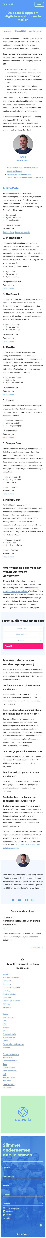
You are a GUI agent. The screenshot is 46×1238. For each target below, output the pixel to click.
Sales (5, 1064)
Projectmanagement (11, 1054)
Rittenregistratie (9, 1034)
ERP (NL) (6, 1004)
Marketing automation (11, 1001)
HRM (4, 1024)
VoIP (4, 1074)
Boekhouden (8, 981)
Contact (6, 1204)
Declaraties (7, 997)
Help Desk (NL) (8, 1017)
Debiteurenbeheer (10, 994)
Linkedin (9, 1218)
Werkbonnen (8, 1087)
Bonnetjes (7, 984)
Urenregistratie (9, 1067)
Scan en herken (9, 1037)
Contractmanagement (11, 988)
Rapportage (7, 1057)
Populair (6, 1168)
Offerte (5, 1041)
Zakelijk (6, 1186)
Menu (39, 4)
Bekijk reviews (8, 232)
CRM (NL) (6, 991)
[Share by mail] (33, 900)
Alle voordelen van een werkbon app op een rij (25, 178)
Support (6, 1014)
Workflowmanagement (11, 978)
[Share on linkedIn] (20, 900)
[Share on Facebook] (26, 900)
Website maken (9, 1084)
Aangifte (6, 974)
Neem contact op (12, 1208)
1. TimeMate (11, 188)
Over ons (6, 1195)
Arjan (23, 156)
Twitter (9, 1215)
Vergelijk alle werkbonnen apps (19, 174)
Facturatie (7, 1007)
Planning (6, 1047)
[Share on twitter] (13, 900)
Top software (8, 1177)
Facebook (10, 1211)
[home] (8, 4)
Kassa (5, 1031)
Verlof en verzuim (10, 1071)
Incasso (6, 1027)
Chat (4, 1021)
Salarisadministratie (10, 1061)
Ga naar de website (22, 232)
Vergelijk (8, 646)
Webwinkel (7, 1081)
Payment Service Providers (13, 1044)
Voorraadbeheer (9, 1077)
